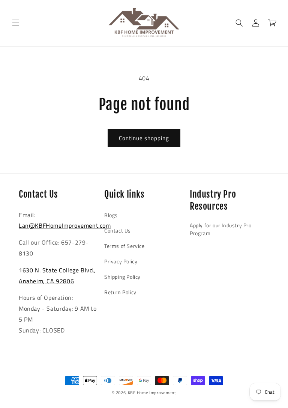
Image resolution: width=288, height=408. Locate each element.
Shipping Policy (122, 277)
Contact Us (117, 230)
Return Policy (120, 292)
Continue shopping (144, 138)
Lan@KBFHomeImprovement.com (65, 225)
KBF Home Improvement (152, 393)
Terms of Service (124, 246)
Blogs (111, 215)
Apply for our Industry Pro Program (221, 229)
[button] (16, 23)
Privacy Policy (120, 261)
